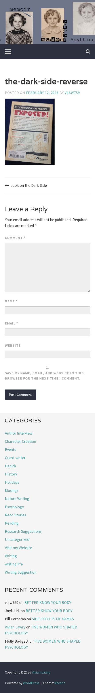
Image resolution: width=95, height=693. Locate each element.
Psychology (14, 506)
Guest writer (15, 457)
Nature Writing (17, 498)
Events (10, 449)
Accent (60, 683)
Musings (12, 490)
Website (13, 345)
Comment (15, 237)
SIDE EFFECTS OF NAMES (53, 618)
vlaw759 (72, 92)
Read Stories (15, 514)
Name (11, 301)
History (11, 474)
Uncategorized (17, 539)
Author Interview (18, 433)
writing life (14, 564)
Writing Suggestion (20, 572)
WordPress (31, 683)
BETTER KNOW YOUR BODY (47, 602)
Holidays (12, 482)
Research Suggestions (23, 531)
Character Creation (20, 441)
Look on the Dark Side (28, 185)
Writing (11, 555)
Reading (12, 523)
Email (11, 323)
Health (10, 465)
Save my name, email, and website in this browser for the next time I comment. (44, 375)
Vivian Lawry (15, 627)
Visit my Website (18, 547)
